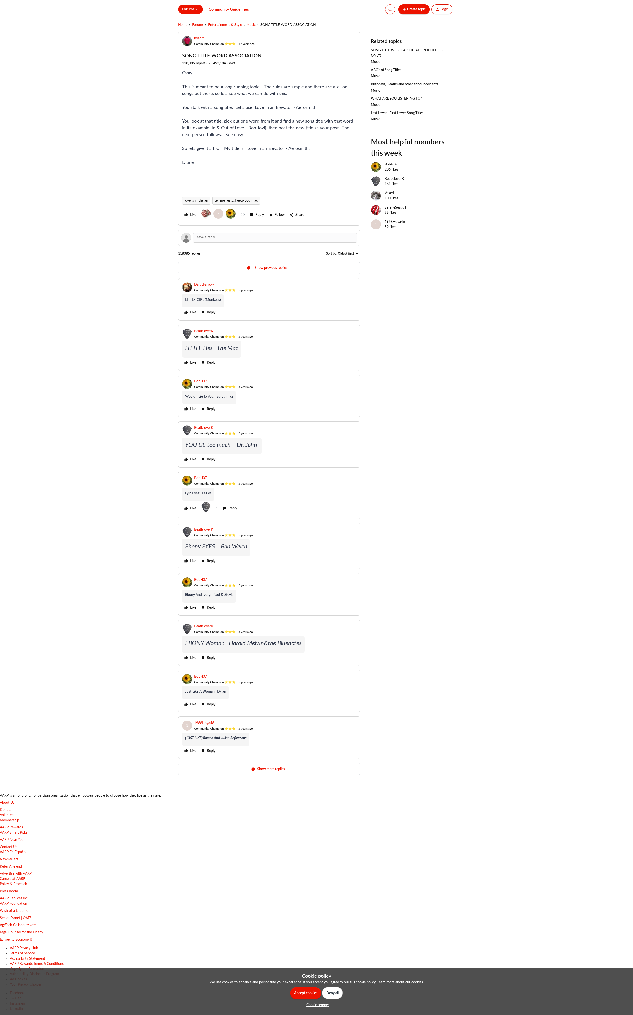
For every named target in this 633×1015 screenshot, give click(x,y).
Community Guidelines (229, 9)
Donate (5, 810)
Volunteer (7, 815)
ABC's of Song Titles (386, 70)
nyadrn (199, 38)
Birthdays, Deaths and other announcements (404, 84)
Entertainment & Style (225, 25)
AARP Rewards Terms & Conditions (37, 964)
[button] (414, 9)
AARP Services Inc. (14, 898)
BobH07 (200, 381)
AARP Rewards (11, 827)
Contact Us (8, 847)
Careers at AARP (12, 879)
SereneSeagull (395, 207)
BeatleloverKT (204, 331)
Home (182, 25)
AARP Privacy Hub (24, 948)
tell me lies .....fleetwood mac (236, 200)
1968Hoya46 (204, 723)
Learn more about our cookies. (400, 982)
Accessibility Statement (27, 958)
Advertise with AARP (16, 873)
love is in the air (196, 200)
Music (251, 25)
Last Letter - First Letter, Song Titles (397, 113)
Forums (197, 25)
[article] (269, 299)
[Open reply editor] (269, 238)
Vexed (389, 193)
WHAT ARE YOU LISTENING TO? (396, 98)
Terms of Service (22, 953)
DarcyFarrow (204, 284)
